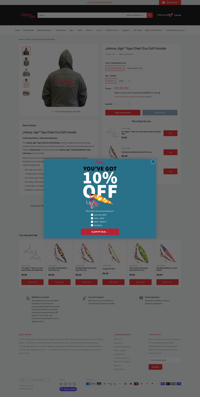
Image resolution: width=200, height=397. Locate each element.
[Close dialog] (153, 162)
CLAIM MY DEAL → (100, 231)
